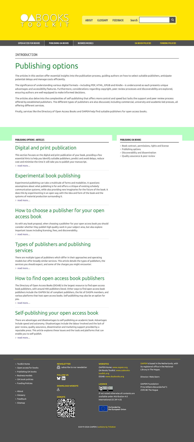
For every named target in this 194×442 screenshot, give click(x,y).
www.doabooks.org (114, 376)
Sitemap (21, 403)
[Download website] (58, 389)
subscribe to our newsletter (73, 367)
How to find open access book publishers (59, 278)
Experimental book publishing (47, 176)
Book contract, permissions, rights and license (145, 145)
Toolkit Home (23, 364)
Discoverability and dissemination (139, 152)
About (89, 20)
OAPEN (143, 363)
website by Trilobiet (107, 427)
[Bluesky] (58, 378)
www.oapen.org (120, 367)
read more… (23, 165)
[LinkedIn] (63, 378)
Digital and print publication (45, 148)
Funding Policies (168, 43)
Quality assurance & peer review (138, 156)
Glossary (102, 20)
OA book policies (143, 43)
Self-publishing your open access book (56, 313)
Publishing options (131, 149)
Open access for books (29, 43)
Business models (85, 43)
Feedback (118, 20)
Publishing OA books (59, 43)
